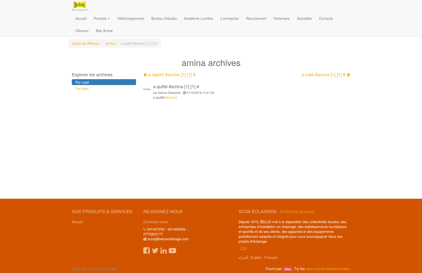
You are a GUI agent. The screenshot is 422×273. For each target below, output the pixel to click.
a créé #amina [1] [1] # (324, 74)
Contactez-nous (155, 221)
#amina (171, 97)
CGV (243, 248)
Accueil (77, 221)
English (256, 257)
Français (271, 257)
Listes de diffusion (85, 43)
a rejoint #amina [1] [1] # (171, 74)
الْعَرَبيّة (243, 257)
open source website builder (327, 268)
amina (110, 43)
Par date (82, 88)
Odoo (288, 269)
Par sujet (82, 82)
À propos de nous (297, 211)
